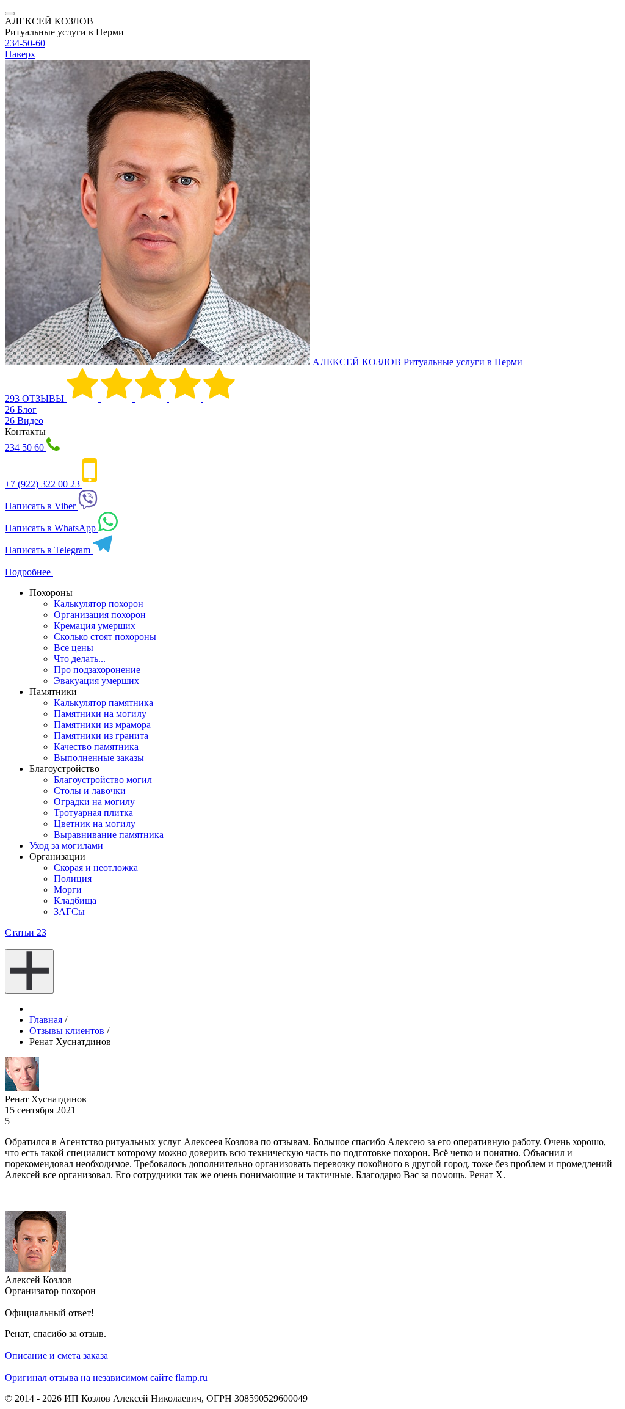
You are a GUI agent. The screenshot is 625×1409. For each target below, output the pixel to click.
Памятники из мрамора (102, 724)
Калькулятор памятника (103, 702)
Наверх (20, 54)
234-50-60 (25, 43)
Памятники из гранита (101, 735)
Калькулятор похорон (98, 604)
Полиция (73, 878)
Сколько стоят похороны (105, 637)
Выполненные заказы (99, 757)
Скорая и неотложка (96, 867)
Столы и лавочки (90, 790)
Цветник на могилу (94, 823)
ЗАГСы (69, 911)
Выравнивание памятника (109, 834)
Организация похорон (100, 615)
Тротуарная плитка (93, 812)
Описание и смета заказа (56, 1355)
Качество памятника (96, 746)
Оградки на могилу (94, 801)
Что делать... (80, 659)
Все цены (73, 648)
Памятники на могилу (100, 713)
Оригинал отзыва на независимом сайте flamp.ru (106, 1377)
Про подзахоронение (97, 669)
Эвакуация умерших (96, 680)
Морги (68, 889)
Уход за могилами (66, 845)
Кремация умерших (94, 626)
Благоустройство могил (103, 779)
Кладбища (75, 900)
